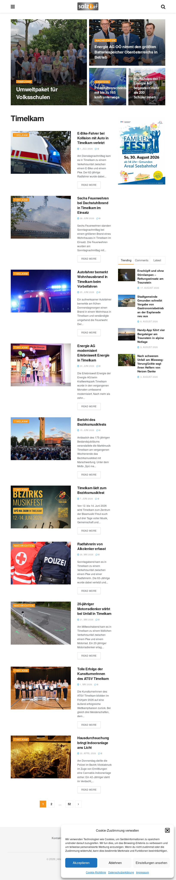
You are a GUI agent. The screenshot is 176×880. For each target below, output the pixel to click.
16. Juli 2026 (103, 105)
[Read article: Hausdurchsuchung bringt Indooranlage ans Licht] (41, 757)
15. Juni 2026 (86, 430)
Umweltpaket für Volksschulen (37, 93)
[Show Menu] (13, 6)
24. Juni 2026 (86, 365)
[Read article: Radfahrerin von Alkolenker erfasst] (41, 563)
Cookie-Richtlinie (96, 872)
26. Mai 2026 (86, 554)
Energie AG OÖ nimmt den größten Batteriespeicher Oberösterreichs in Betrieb (125, 52)
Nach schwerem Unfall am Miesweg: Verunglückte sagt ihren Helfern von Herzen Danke (150, 363)
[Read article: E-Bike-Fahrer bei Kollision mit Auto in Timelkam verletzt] (41, 152)
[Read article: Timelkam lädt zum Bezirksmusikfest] (41, 507)
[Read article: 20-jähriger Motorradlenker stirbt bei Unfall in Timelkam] (41, 623)
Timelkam (24, 81)
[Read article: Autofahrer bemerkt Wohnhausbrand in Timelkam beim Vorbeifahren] (41, 291)
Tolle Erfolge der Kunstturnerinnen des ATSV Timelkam (93, 673)
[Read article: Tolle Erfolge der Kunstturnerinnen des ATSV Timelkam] (41, 688)
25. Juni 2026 (86, 292)
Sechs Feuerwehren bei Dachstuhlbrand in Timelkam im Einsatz (93, 205)
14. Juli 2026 (143, 105)
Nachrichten (105, 40)
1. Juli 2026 (86, 148)
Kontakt (56, 838)
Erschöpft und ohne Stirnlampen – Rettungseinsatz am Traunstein (150, 276)
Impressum (142, 872)
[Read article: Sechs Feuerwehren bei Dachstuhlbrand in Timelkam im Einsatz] (41, 217)
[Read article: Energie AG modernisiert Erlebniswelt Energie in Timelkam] (41, 364)
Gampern (102, 81)
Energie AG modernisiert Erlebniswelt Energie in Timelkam (93, 353)
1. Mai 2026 (85, 684)
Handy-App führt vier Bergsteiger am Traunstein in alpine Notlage (151, 336)
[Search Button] (163, 6)
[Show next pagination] (78, 804)
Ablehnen (115, 862)
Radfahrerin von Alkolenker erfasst (91, 546)
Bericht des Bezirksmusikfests (91, 422)
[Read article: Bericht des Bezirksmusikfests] (41, 438)
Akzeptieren (81, 862)
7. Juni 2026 (86, 498)
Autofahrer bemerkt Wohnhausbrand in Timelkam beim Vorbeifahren (92, 279)
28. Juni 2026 (86, 218)
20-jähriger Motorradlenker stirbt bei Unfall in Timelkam (94, 608)
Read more (91, 184)
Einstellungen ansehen (151, 862)
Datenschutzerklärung (121, 872)
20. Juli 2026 (103, 65)
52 (69, 804)
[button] (167, 830)
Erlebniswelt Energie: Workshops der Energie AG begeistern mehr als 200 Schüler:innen (146, 83)
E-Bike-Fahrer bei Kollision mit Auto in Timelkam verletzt (92, 138)
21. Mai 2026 (86, 619)
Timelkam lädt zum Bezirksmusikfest (91, 490)
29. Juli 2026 (25, 105)
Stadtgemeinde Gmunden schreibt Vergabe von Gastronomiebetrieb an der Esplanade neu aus (150, 306)
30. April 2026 (87, 753)
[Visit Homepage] (88, 6)
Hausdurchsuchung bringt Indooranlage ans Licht (93, 742)
